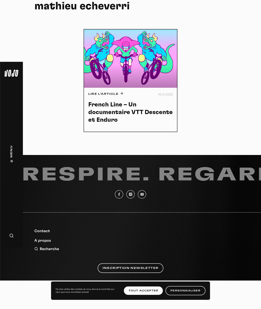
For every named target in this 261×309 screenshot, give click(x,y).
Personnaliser (185, 291)
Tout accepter (143, 291)
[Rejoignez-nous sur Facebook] (119, 194)
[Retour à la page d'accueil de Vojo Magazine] (11, 73)
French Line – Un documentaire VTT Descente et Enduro (130, 112)
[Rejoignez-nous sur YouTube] (142, 194)
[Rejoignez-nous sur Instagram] (130, 194)
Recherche (49, 249)
